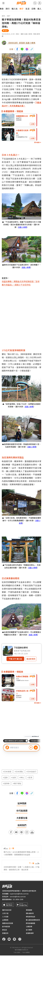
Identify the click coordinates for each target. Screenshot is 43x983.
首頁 (3, 16)
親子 (21, 8)
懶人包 (15, 8)
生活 (27, 8)
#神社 (21, 777)
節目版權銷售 (30, 923)
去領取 (33, 124)
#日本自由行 (31, 771)
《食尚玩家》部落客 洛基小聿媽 (21, 42)
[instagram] (19, 939)
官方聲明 (29, 930)
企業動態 (5, 920)
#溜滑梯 (6, 783)
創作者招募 (6, 926)
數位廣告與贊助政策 (33, 920)
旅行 (8, 8)
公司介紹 (5, 913)
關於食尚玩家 (6, 910)
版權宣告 (5, 933)
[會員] (39, 3)
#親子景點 (17, 783)
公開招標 (29, 926)
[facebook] (4, 939)
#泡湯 (13, 777)
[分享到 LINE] (22, 49)
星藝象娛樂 (30, 933)
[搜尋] (35, 3)
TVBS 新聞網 (26, 952)
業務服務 (29, 910)
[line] (14, 939)
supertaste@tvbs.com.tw (19, 894)
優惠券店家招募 (7, 923)
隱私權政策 (30, 913)
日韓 (33, 8)
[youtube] (9, 939)
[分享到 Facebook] (17, 49)
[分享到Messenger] (27, 49)
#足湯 (29, 777)
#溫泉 (5, 777)
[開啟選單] (3, 3)
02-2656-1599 (18, 899)
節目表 (4, 930)
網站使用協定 (30, 916)
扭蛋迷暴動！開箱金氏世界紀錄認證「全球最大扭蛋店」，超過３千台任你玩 (20, 283)
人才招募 (5, 916)
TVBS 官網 (17, 952)
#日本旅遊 (7, 771)
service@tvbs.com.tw (18, 896)
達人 (39, 8)
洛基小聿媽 (22, 227)
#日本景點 (19, 771)
